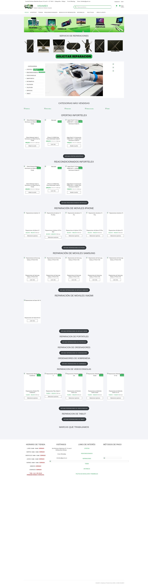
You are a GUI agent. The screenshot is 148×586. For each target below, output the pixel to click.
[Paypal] (113, 452)
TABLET (29, 93)
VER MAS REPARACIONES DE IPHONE (74, 247)
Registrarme (117, 1)
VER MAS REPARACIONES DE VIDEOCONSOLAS (74, 408)
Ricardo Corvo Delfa (110, 583)
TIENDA (40, 12)
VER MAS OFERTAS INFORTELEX (74, 156)
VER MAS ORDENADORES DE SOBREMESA (74, 363)
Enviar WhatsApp (71, 1)
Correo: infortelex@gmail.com (83, 1)
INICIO (27, 12)
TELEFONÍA (30, 87)
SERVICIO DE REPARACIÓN (67, 12)
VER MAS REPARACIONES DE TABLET (74, 419)
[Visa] (111, 452)
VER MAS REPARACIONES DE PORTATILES (74, 342)
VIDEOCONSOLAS (31, 75)
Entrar (122, 1)
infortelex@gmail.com (61, 458)
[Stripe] (116, 452)
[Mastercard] (108, 452)
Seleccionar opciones (32, 236)
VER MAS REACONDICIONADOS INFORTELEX (74, 202)
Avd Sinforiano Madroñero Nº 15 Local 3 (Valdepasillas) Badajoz (62, 449)
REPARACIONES (87, 458)
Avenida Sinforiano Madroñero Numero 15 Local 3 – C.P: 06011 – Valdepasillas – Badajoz (45, 1)
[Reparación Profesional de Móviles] (74, 64)
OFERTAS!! (33, 12)
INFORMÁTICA (30, 81)
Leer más (53, 144)
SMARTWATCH (30, 78)
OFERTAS (86, 448)
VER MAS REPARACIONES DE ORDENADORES (74, 353)
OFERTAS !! (30, 69)
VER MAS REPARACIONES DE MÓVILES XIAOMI (74, 331)
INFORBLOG (87, 468)
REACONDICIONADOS (50, 12)
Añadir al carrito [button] (32, 146)
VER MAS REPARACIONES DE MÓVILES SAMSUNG (74, 290)
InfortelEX (42, 6)
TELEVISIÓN (30, 84)
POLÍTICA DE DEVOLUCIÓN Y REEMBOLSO (87, 474)
